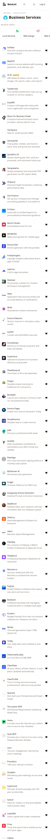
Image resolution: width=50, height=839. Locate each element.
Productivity (19, 13)
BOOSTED (16, 75)
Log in (42, 4)
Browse (7, 13)
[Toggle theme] (34, 4)
